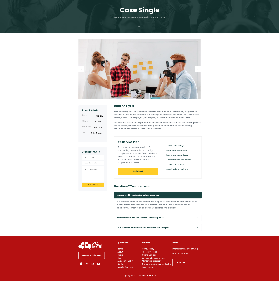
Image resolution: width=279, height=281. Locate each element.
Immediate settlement (177, 150)
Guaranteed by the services (179, 159)
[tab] (158, 195)
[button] (158, 195)
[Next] (198, 69)
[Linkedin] (92, 263)
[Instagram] (86, 263)
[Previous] (81, 69)
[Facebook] (81, 263)
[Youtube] (98, 263)
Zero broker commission (177, 155)
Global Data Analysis (175, 145)
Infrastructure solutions (177, 169)
